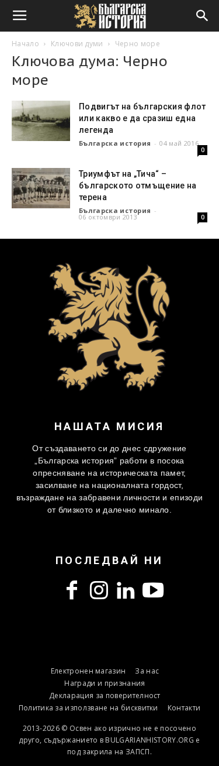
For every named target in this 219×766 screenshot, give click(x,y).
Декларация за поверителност (105, 695)
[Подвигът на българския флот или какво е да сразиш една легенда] (41, 121)
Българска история (115, 143)
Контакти (184, 708)
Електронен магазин (88, 671)
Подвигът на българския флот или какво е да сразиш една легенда (142, 118)
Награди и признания (104, 683)
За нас (147, 671)
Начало (25, 44)
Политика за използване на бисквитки (88, 708)
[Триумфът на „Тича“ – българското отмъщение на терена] (41, 188)
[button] (202, 16)
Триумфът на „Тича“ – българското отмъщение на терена (138, 185)
